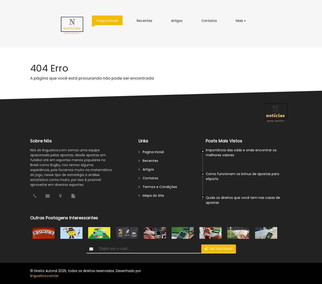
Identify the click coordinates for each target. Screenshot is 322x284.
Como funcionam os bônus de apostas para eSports (242, 176)
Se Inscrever (220, 248)
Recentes (147, 20)
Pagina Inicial (110, 20)
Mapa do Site (152, 195)
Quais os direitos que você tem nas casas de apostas (243, 200)
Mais (243, 20)
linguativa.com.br (44, 275)
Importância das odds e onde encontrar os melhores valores (241, 152)
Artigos (179, 20)
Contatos (211, 20)
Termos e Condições (158, 186)
